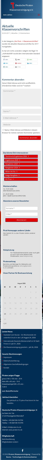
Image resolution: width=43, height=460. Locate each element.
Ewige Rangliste (11, 175)
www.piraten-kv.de (15, 430)
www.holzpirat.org (26, 256)
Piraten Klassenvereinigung (19, 454)
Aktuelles (14, 33)
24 (5, 314)
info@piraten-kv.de (14, 427)
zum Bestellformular (10, 391)
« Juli (4, 323)
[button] (8, 59)
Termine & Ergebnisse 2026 (16, 156)
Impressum (8, 357)
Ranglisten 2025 (11, 164)
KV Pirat (8, 179)
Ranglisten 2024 (11, 168)
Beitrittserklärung (8, 439)
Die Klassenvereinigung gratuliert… (16, 347)
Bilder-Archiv (10, 171)
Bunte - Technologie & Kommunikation (21, 457)
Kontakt (6, 368)
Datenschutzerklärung (11, 361)
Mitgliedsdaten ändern (10, 442)
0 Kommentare (24, 33)
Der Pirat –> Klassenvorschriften (26, 41)
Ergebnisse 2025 (11, 160)
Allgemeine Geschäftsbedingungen (16, 364)
